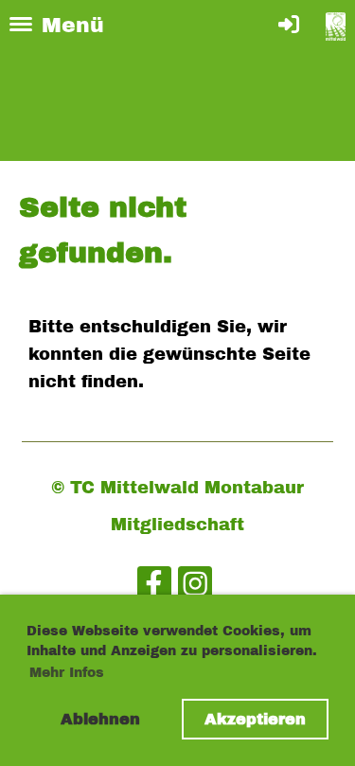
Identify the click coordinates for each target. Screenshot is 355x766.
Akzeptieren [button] (255, 719)
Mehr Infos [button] (66, 673)
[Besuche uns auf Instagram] (195, 589)
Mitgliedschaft (177, 524)
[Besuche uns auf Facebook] (154, 589)
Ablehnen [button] (100, 719)
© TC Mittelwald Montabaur (177, 487)
